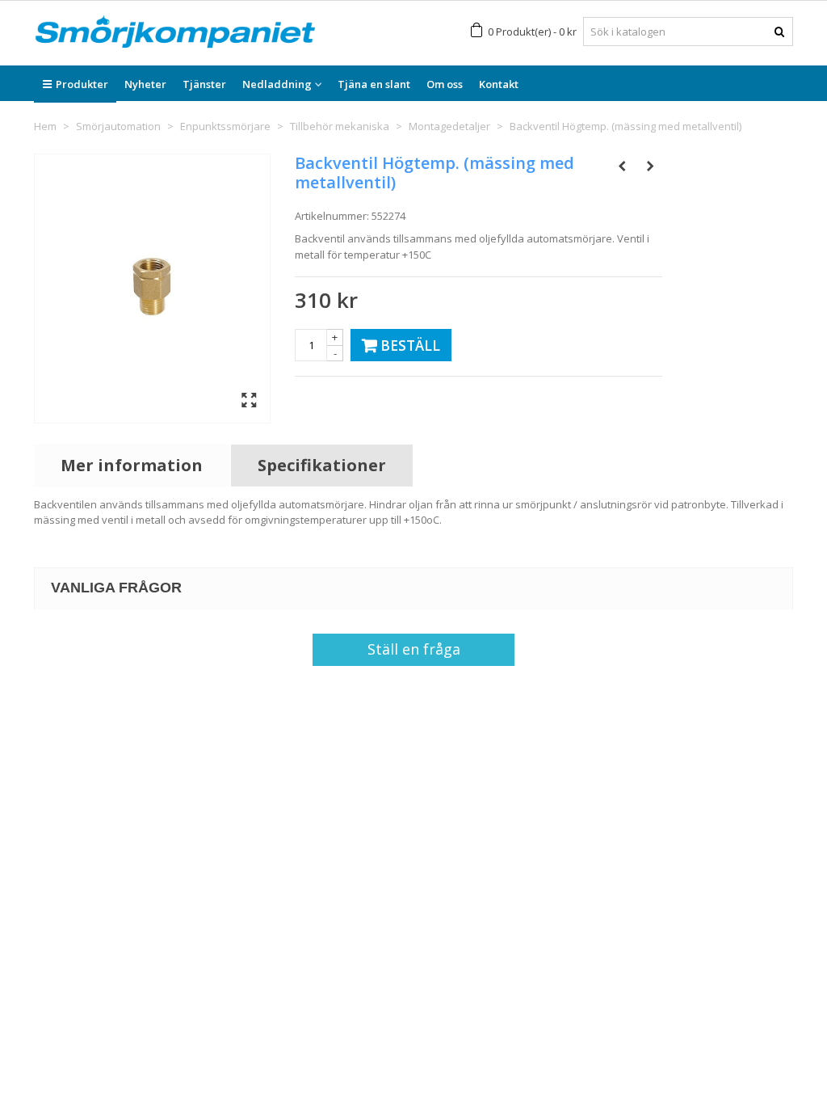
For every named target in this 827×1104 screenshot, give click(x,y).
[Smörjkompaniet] (175, 32)
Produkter (82, 84)
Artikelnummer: (332, 216)
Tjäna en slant (374, 84)
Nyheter (145, 84)
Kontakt (498, 84)
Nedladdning (277, 84)
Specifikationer (322, 465)
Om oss (444, 84)
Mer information (132, 465)
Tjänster (204, 84)
